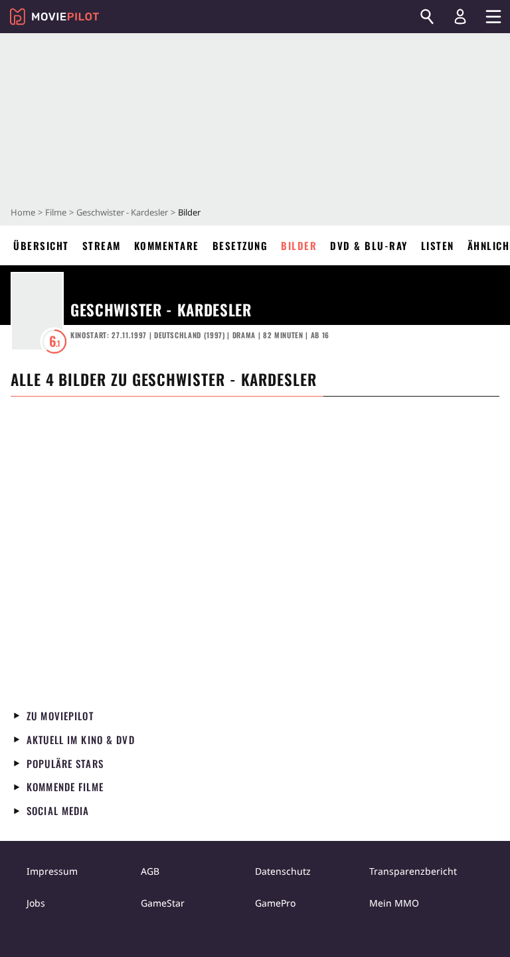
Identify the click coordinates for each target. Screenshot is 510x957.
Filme (55, 212)
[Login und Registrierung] (460, 16)
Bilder (299, 245)
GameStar (163, 903)
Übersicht (41, 245)
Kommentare (166, 245)
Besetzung (240, 245)
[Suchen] (427, 16)
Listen (437, 245)
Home (23, 212)
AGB (150, 871)
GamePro (275, 903)
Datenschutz (283, 871)
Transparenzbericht (413, 871)
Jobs (36, 903)
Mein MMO (394, 903)
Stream (101, 245)
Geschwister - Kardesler (122, 212)
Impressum (52, 871)
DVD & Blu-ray (369, 245)
